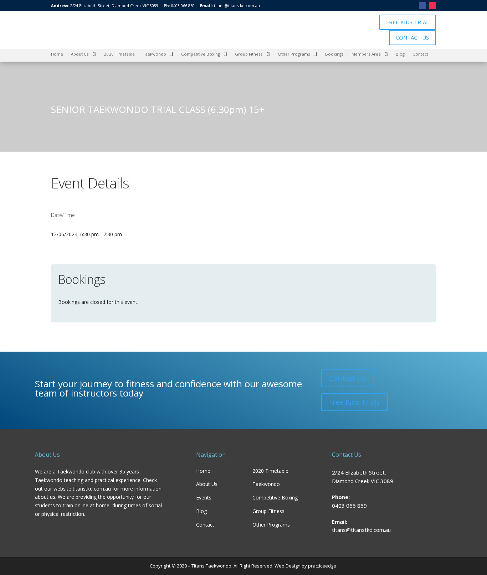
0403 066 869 (183, 5)
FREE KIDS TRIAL (407, 22)
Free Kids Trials (354, 402)
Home (57, 54)
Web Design (287, 566)
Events (203, 497)
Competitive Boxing (200, 54)
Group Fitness (249, 54)
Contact (420, 54)
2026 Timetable (119, 54)
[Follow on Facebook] (422, 5)
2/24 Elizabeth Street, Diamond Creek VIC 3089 (114, 5)
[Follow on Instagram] (432, 5)
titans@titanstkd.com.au (237, 5)
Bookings (334, 54)
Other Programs (294, 54)
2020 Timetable (270, 470)
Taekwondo (154, 54)
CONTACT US (412, 37)
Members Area (366, 54)
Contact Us (347, 378)
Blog (400, 54)
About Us (80, 54)
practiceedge (322, 566)
